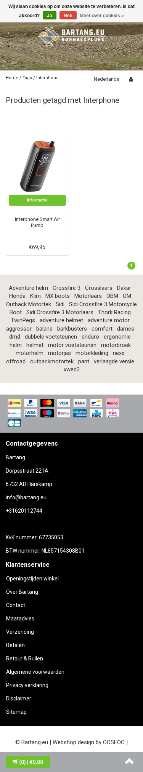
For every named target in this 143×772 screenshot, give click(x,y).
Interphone (47, 77)
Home (12, 77)
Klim (35, 295)
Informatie (37, 200)
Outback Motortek (28, 304)
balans (44, 328)
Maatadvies (20, 618)
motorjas (59, 353)
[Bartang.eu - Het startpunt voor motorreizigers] (71, 35)
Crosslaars (98, 288)
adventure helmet (61, 320)
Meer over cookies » (102, 15)
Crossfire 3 (66, 288)
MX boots (57, 295)
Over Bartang (22, 592)
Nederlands (106, 79)
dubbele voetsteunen (51, 336)
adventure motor (109, 320)
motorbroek (116, 345)
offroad (16, 361)
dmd (14, 336)
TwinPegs (23, 320)
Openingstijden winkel (32, 578)
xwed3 (72, 369)
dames (125, 328)
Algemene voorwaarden (35, 672)
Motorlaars (88, 295)
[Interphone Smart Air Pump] (37, 166)
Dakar (124, 288)
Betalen (15, 645)
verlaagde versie (114, 361)
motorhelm (29, 353)
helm (16, 345)
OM (127, 295)
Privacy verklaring (27, 685)
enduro (90, 336)
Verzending (20, 632)
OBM (112, 295)
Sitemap (16, 712)
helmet (34, 345)
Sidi (60, 304)
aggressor (19, 328)
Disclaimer (18, 698)
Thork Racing (114, 312)
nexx (118, 353)
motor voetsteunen (72, 345)
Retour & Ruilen (24, 658)
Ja (49, 15)
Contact (15, 605)
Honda (17, 295)
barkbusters (72, 328)
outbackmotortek (52, 361)
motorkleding (92, 353)
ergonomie (117, 336)
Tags (27, 77)
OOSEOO (114, 742)
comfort (102, 328)
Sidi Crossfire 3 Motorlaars (59, 312)
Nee (68, 15)
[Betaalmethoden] (71, 413)
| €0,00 (31, 762)
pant (83, 361)
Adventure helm (28, 288)
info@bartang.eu (26, 497)
